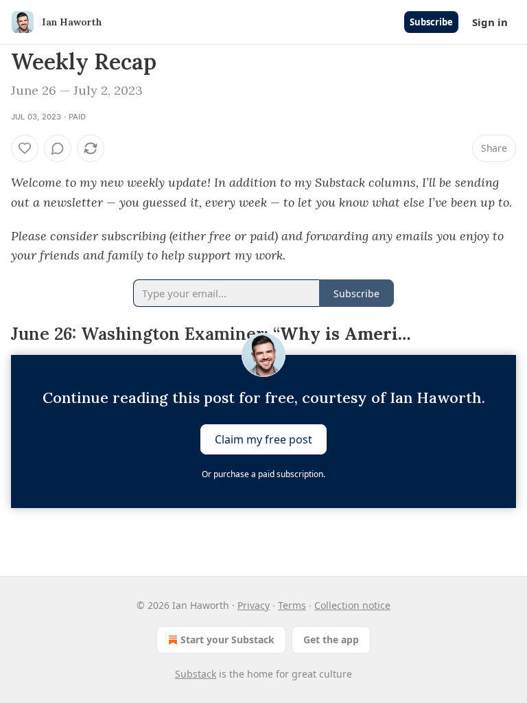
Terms (292, 605)
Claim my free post (263, 439)
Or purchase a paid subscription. (263, 474)
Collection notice (352, 605)
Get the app (331, 639)
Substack (195, 673)
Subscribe (431, 22)
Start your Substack (227, 639)
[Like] (24, 148)
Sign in (490, 22)
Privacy (253, 605)
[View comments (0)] (57, 148)
